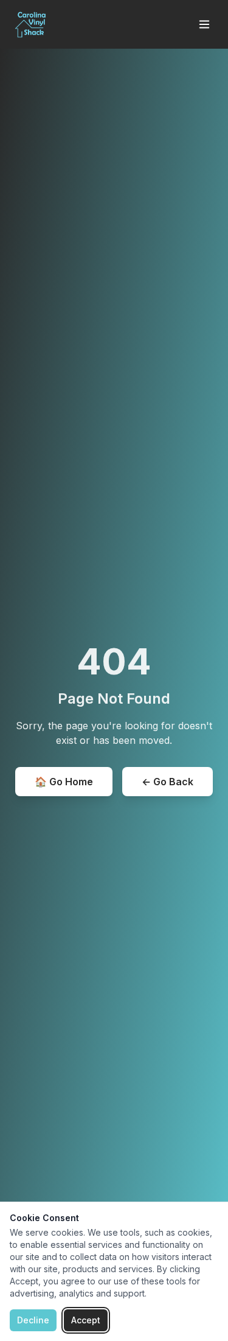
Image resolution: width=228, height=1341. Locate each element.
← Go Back (167, 782)
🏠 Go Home (64, 782)
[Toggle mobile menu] (204, 24)
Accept (85, 1320)
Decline (33, 1320)
